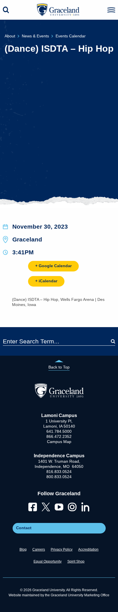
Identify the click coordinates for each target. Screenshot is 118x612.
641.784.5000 (59, 431)
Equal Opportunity (48, 561)
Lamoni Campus (59, 415)
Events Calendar (71, 36)
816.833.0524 (59, 471)
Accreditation (88, 549)
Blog (23, 549)
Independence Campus (59, 455)
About (10, 36)
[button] (111, 10)
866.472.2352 (59, 436)
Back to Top (59, 367)
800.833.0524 (59, 476)
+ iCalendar (46, 281)
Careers (38, 549)
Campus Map (59, 441)
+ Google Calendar (53, 265)
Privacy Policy (61, 549)
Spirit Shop (75, 561)
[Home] (59, 396)
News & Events (35, 36)
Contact (24, 528)
